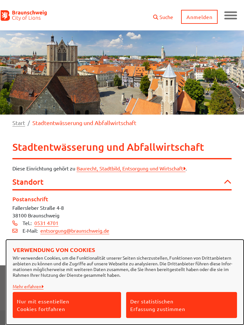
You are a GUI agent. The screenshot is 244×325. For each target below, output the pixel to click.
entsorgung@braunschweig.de (74, 230)
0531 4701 (46, 223)
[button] (163, 14)
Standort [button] (28, 182)
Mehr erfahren (27, 286)
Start (18, 122)
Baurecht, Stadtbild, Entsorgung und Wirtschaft (130, 168)
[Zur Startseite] (24, 15)
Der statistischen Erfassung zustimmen (157, 305)
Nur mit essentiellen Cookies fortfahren (43, 305)
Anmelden (199, 17)
